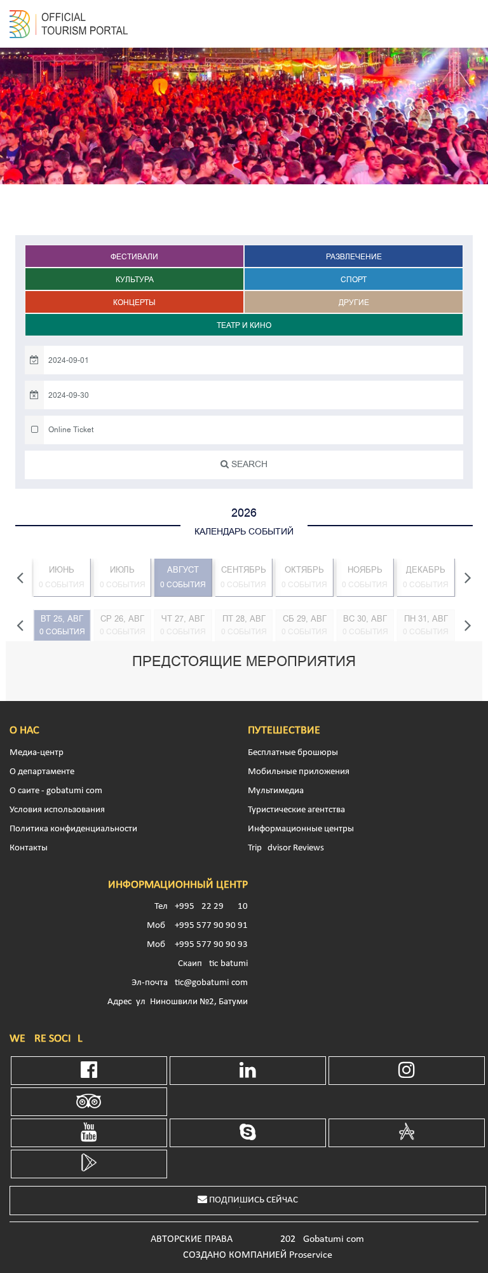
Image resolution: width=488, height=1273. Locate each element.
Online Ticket (70, 430)
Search (248, 464)
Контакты (29, 848)
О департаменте (42, 772)
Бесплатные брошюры (293, 753)
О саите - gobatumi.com (56, 791)
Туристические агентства (296, 810)
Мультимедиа (276, 791)
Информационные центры (301, 829)
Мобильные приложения (298, 772)
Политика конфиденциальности (73, 829)
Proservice (310, 1255)
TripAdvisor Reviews (286, 848)
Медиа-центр (37, 753)
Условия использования (57, 810)
